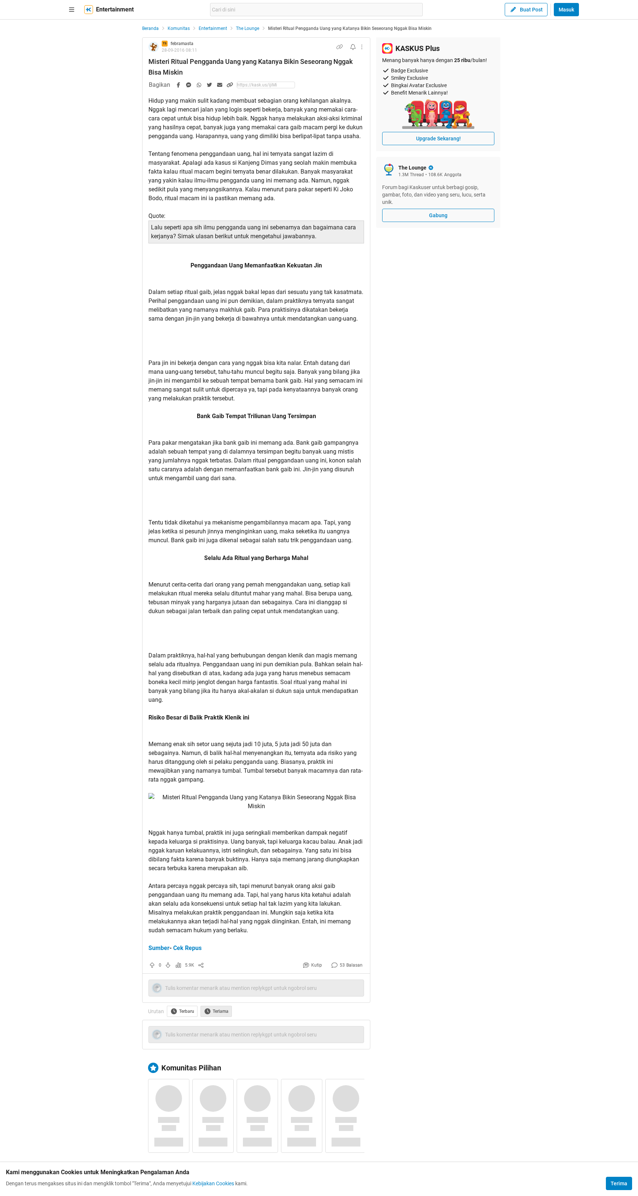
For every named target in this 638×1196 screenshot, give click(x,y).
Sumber (158, 947)
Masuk (566, 10)
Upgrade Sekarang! (438, 138)
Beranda (150, 28)
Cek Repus (187, 947)
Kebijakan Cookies (213, 1183)
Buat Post (531, 10)
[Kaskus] (88, 9)
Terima (619, 1183)
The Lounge (247, 28)
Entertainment (213, 28)
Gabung (438, 215)
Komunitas (179, 28)
